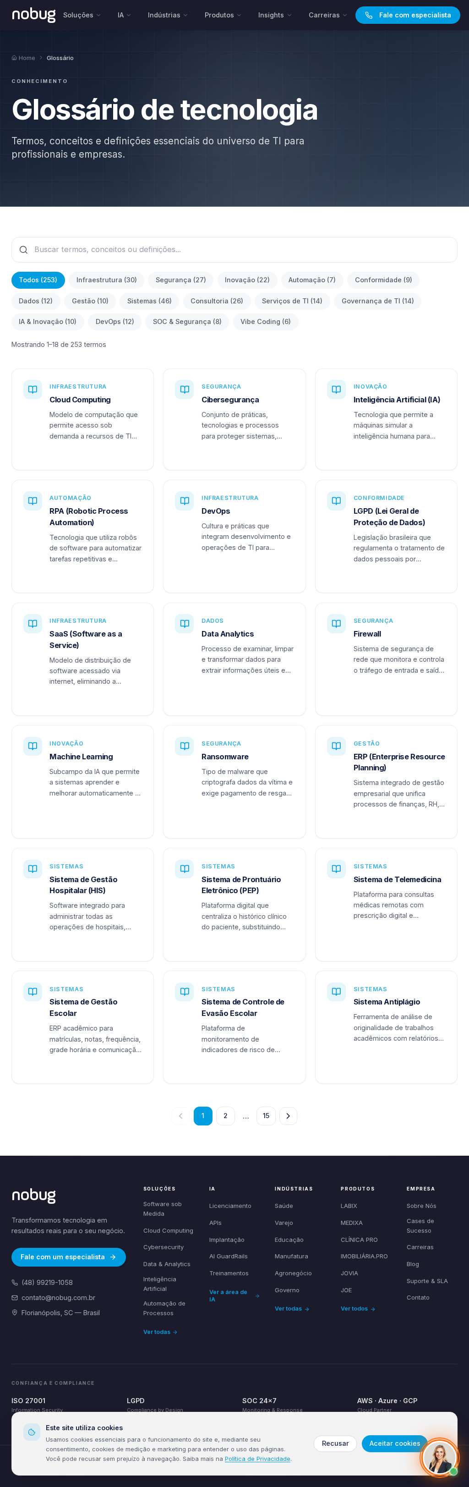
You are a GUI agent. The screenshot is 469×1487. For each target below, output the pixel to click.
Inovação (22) (247, 280)
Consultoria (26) (217, 301)
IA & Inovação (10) (47, 321)
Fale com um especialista (63, 1257)
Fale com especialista (415, 15)
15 (266, 1115)
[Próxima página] (288, 1116)
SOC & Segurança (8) (187, 321)
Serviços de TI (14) (292, 301)
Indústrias (164, 15)
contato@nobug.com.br (58, 1297)
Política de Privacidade (257, 1458)
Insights (271, 15)
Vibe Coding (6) (265, 321)
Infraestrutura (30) (106, 280)
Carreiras (324, 15)
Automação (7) (312, 280)
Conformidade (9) (383, 280)
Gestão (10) (90, 301)
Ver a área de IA (228, 1296)
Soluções (78, 15)
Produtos (219, 15)
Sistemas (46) (149, 301)
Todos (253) (38, 280)
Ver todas (156, 1331)
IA (121, 15)
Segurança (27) (181, 280)
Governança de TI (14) (378, 301)
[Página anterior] (181, 1116)
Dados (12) (36, 301)
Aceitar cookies (395, 1443)
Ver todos (354, 1308)
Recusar (335, 1443)
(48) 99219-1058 (47, 1282)
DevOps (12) (115, 321)
